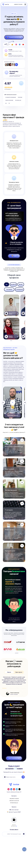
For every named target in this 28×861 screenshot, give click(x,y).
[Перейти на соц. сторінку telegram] (17, 796)
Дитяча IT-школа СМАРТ (15, 819)
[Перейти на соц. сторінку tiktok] (19, 796)
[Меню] (25, 4)
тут (16, 833)
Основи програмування (10, 97)
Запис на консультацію (14, 765)
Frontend (20, 97)
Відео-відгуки (18, 672)
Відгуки (9, 672)
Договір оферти (14, 836)
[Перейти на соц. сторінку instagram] (16, 44)
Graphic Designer (9, 100)
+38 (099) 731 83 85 (14, 805)
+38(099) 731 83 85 (18, 4)
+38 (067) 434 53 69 (14, 807)
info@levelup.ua (14, 809)
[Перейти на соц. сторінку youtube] (23, 44)
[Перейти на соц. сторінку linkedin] (19, 44)
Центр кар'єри (14, 816)
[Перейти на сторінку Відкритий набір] (9, 103)
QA (6, 103)
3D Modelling (18, 100)
